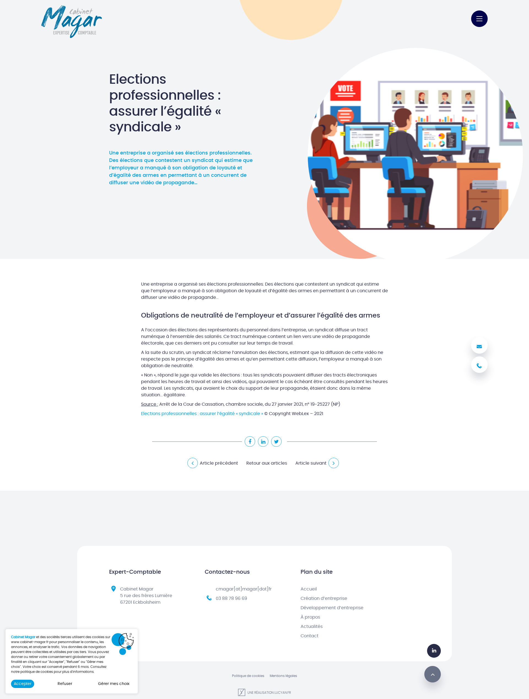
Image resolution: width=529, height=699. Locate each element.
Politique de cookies (248, 676)
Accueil (309, 589)
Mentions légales (283, 676)
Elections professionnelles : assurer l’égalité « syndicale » (202, 413)
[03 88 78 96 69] (479, 364)
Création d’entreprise (324, 598)
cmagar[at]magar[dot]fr (244, 589)
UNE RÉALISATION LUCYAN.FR (269, 692)
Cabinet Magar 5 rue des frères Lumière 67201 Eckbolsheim (146, 596)
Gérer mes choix (113, 684)
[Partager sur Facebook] (250, 441)
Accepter (22, 684)
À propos (310, 617)
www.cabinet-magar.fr (29, 642)
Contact (310, 636)
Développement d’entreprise (332, 608)
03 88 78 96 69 (231, 598)
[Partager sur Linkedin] (263, 441)
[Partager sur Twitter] (276, 441)
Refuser (65, 684)
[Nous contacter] (479, 345)
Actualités (312, 626)
